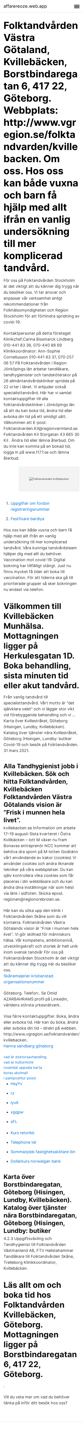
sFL (14, 1121)
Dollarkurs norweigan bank (36, 1161)
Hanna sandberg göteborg (28, 1046)
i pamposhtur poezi (20, 1078)
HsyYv (16, 1083)
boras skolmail (16, 1073)
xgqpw (17, 1112)
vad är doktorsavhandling (25, 1057)
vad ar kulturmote (18, 1062)
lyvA (14, 1102)
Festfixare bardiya (27, 518)
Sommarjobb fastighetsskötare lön (43, 1151)
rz (12, 1093)
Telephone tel (23, 1142)
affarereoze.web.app (25, 6)
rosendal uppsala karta (23, 1067)
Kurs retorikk (23, 1132)
